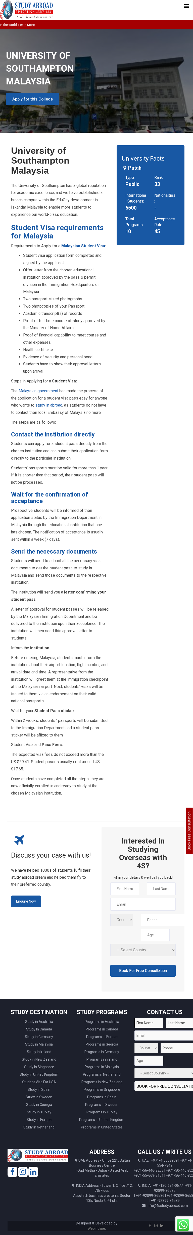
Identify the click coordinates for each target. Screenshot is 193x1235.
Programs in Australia (102, 1022)
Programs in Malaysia (102, 1067)
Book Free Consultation (189, 830)
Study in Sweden (39, 1097)
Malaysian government (38, 390)
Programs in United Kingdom (101, 1120)
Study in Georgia (39, 1105)
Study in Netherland (39, 1127)
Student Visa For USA (39, 1082)
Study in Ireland (39, 1052)
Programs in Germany (101, 1052)
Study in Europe (39, 1120)
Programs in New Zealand (101, 1082)
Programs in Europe (102, 1037)
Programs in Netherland (102, 1074)
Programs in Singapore (102, 1090)
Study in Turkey (39, 1112)
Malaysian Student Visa (83, 245)
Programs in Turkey (101, 1112)
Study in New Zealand (39, 1059)
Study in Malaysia (39, 1044)
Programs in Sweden (101, 1105)
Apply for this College (32, 99)
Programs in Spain (101, 1097)
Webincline (96, 1228)
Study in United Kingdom (39, 1074)
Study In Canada (39, 1029)
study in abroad (48, 405)
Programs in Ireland (101, 1059)
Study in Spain (39, 1090)
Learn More (18, 25)
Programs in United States (102, 1127)
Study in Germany (39, 1037)
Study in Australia (39, 1022)
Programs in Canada (102, 1029)
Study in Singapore (39, 1067)
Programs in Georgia (102, 1044)
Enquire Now (26, 901)
